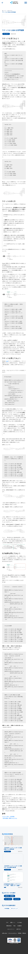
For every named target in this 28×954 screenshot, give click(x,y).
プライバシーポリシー (12, 933)
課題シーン (12, 922)
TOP (7, 922)
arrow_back (2, 3)
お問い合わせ (4, 933)
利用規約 (19, 933)
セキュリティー (10, 929)
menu (25, 2)
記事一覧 (19, 929)
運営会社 (24, 933)
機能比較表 (8, 925)
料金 (14, 925)
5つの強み (19, 922)
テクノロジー (6, 33)
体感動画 (20, 925)
